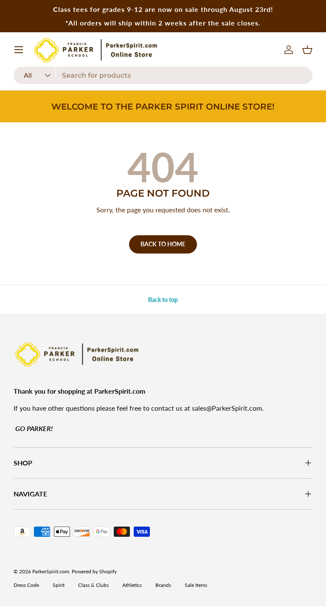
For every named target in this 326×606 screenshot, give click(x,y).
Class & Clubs (93, 585)
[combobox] (163, 75)
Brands (163, 585)
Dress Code (26, 585)
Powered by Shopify (94, 571)
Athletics (132, 585)
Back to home (163, 244)
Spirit (59, 585)
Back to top (163, 299)
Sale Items (196, 585)
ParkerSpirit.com (50, 571)
